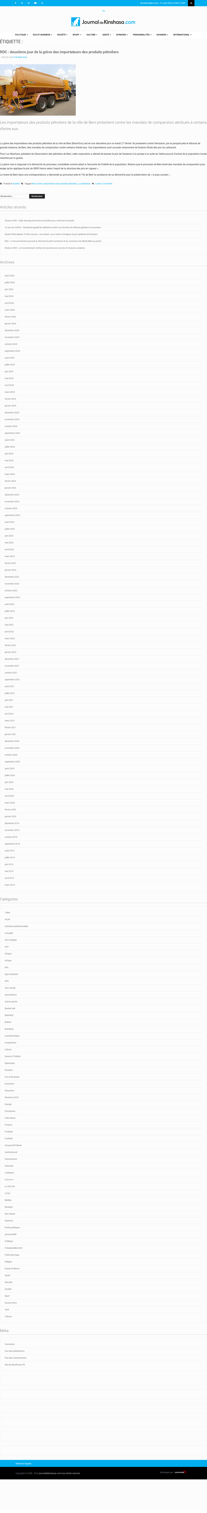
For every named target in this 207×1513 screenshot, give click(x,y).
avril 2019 (9, 878)
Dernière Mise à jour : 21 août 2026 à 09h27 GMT (163, 3)
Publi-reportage (12, 1255)
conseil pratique (12, 1036)
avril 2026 (9, 303)
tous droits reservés (71, 1473)
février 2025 (10, 399)
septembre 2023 (12, 515)
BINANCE (9, 1015)
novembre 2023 (12, 501)
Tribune (8, 1316)
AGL (7, 967)
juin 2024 (9, 453)
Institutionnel (11, 1152)
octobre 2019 (11, 837)
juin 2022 (9, 618)
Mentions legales (23, 1463)
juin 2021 (9, 700)
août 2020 (9, 768)
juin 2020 (9, 782)
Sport (76, 34)
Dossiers (162, 34)
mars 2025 (10, 392)
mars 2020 (10, 803)
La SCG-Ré (10, 1186)
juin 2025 (9, 371)
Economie (9, 1083)
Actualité (9, 933)
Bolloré (8, 1022)
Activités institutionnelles (16, 926)
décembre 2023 (12, 494)
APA (7, 981)
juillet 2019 (10, 857)
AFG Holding (11, 940)
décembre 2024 (12, 412)
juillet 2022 (10, 611)
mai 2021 (9, 707)
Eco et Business (42, 34)
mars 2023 (10, 556)
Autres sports (11, 1001)
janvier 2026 (10, 323)
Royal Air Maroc (12, 1268)
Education (9, 1090)
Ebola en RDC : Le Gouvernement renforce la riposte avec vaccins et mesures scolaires (45, 248)
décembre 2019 (12, 823)
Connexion (10, 1344)
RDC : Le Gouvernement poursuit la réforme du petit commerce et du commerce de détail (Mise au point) (53, 241)
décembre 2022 (12, 577)
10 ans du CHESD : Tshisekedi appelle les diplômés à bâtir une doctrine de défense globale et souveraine (53, 227)
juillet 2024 (10, 447)
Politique (20, 34)
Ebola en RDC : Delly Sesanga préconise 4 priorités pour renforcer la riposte (39, 220)
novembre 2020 (12, 748)
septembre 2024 (12, 433)
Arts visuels (10, 988)
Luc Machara (84, 183)
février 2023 (10, 563)
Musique (9, 1207)
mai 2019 (9, 871)
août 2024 (9, 440)
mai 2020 (9, 789)
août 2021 (9, 686)
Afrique (8, 953)
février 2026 (10, 316)
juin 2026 (9, 289)
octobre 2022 (11, 590)
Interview (9, 1166)
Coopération (10, 1042)
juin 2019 (9, 864)
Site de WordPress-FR (15, 1364)
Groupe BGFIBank (13, 1145)
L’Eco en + (9, 1179)
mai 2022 (9, 625)
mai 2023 (9, 542)
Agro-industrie (11, 974)
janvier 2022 (10, 652)
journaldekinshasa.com (50, 1473)
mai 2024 (9, 460)
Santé (106, 34)
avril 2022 (9, 631)
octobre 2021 (11, 672)
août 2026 (9, 275)
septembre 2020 (12, 761)
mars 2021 (10, 720)
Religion (8, 1261)
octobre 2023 (11, 508)
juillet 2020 (10, 775)
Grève (39, 183)
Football (8, 1131)
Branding (9, 1029)
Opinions (121, 34)
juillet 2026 (10, 282)
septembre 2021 (12, 679)
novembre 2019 (12, 830)
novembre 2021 (12, 666)
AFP (7, 947)
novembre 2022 (12, 583)
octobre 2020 (11, 755)
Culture (91, 34)
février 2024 (10, 481)
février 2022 (10, 645)
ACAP (7, 919)
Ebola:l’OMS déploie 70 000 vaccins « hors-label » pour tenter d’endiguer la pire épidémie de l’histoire (51, 234)
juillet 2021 (10, 693)
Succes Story (11, 1303)
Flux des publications (14, 1351)
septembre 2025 (12, 351)
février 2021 (10, 727)
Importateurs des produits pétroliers (60, 183)
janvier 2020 (10, 816)
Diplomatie (10, 1063)
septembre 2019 (12, 844)
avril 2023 (9, 549)
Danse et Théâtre (13, 1056)
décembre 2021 (12, 659)
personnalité (10, 1234)
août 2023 (9, 522)
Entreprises (10, 1111)
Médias (8, 1200)
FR (103, 11)
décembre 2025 (12, 330)
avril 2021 (9, 714)
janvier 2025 (10, 405)
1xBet (7, 912)
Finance (8, 1125)
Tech (7, 1309)
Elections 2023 (11, 1097)
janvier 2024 (10, 488)
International (181, 34)
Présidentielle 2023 (13, 1248)
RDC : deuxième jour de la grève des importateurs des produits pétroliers (59, 52)
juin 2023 (9, 536)
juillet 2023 (10, 529)
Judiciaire (9, 1172)
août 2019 (9, 850)
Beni (34, 183)
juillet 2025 (10, 364)
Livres (7, 1193)
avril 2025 (9, 385)
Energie (8, 1104)
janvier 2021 (10, 734)
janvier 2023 (10, 570)
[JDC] (103, 21)
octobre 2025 (11, 344)
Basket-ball (10, 1008)
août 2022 (9, 604)
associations (11, 995)
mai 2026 (9, 296)
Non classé (10, 1214)
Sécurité (8, 1282)
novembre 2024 (12, 419)
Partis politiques (12, 1227)
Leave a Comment (103, 183)
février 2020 (10, 809)
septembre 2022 (12, 597)
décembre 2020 (12, 741)
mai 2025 (9, 378)
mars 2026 (10, 310)
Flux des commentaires (15, 1358)
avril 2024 (9, 467)
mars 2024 (10, 474)
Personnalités (141, 34)
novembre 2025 (12, 337)
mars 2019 (10, 885)
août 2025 (9, 358)
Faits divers (10, 1118)
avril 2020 (9, 796)
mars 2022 (10, 638)
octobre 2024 (11, 426)
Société (61, 34)
